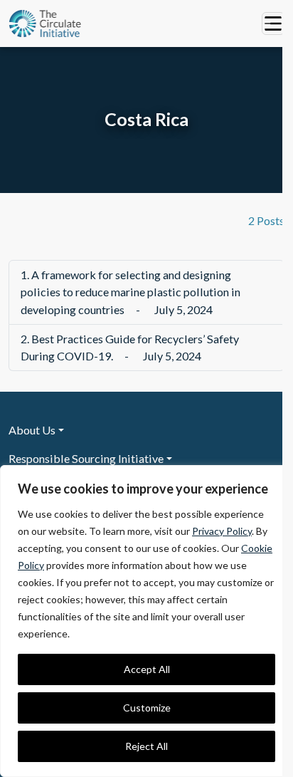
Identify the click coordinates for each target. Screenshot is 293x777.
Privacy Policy (222, 531)
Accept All (147, 669)
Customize (147, 708)
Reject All (146, 746)
